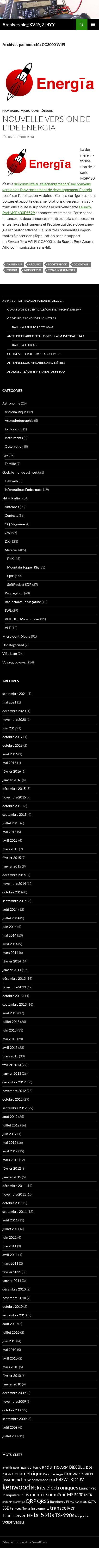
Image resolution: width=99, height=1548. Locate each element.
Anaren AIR (14, 264)
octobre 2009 (12, 1410)
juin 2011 (9, 1237)
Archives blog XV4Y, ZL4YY (28, 24)
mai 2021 (9, 702)
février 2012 (11, 1168)
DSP (4, 1474)
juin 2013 (9, 1030)
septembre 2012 (14, 1108)
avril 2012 (10, 1151)
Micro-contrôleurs (37, 110)
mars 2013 (10, 1056)
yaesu (18, 1522)
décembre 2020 (14, 711)
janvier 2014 (11, 970)
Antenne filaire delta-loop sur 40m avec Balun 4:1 (45, 336)
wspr (7, 1522)
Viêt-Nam (9, 653)
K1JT (52, 1480)
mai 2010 (9, 1350)
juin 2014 (9, 927)
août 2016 (10, 754)
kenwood (16, 1487)
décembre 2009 (14, 1393)
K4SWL (63, 1479)
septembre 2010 (14, 1315)
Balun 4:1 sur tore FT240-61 (32, 327)
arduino (35, 264)
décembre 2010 (14, 1289)
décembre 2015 (14, 788)
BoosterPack (57, 264)
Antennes (12, 507)
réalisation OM (78, 1501)
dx (9, 1474)
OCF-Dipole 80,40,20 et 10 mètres (31, 318)
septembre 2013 (14, 1004)
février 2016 (11, 771)
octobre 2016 (12, 745)
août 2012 (10, 1116)
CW (8, 533)
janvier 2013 (11, 1073)
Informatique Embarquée (23, 489)
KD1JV (77, 1479)
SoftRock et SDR (19, 584)
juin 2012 (9, 1134)
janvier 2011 (11, 1280)
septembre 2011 (14, 1211)
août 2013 (10, 1013)
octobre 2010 (12, 1306)
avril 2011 (10, 1255)
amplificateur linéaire (15, 1467)
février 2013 (11, 1065)
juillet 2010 (10, 1332)
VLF (8, 628)
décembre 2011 (14, 1186)
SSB (5, 1508)
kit (33, 1487)
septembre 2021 (14, 694)
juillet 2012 (10, 1125)
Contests (11, 515)
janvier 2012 (11, 1177)
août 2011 (10, 1220)
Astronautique (15, 412)
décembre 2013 (14, 978)
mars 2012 (10, 1160)
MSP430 (75, 1494)
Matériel (11, 550)
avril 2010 (10, 1358)
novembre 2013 (14, 987)
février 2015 (11, 858)
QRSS (43, 1501)
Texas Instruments (61, 270)
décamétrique (27, 1473)
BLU (81, 1467)
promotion (19, 1501)
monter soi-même (48, 1494)
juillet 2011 (10, 1229)
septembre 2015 (14, 814)
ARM (64, 1467)
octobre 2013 (12, 996)
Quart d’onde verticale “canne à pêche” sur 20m (44, 309)
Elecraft (47, 1474)
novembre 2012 (14, 1091)
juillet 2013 (10, 1022)
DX (7, 541)
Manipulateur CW (15, 1495)
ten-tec (16, 1508)
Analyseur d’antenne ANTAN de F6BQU (36, 371)
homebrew (21, 1479)
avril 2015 (10, 840)
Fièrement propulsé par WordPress (24, 1542)
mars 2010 (10, 1367)
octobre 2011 (12, 1203)
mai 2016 (9, 763)
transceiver (62, 1508)
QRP (10, 576)
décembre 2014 (14, 875)
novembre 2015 (14, 797)
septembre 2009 (14, 1419)
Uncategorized (13, 645)
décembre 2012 (14, 1082)
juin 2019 (9, 728)
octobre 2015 (12, 806)
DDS (89, 1467)
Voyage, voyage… (14, 662)
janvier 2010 (11, 1384)
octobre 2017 (12, 737)
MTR (88, 1494)
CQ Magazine (15, 524)
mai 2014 (9, 935)
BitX (10, 559)
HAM (6, 1480)
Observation (14, 446)
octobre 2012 (12, 1099)
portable (7, 1501)
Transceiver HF (17, 1515)
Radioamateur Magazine (23, 602)
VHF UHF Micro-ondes (22, 619)
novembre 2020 (14, 719)
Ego (5, 455)
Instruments (14, 438)
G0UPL (89, 1474)
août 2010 (10, 1324)
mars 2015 (10, 849)
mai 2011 (9, 1246)
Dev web (11, 481)
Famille (10, 464)
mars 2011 (10, 1263)
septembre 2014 (14, 901)
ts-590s (44, 1514)
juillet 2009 (10, 1436)
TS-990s (64, 1515)
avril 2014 (10, 944)
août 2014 (10, 909)
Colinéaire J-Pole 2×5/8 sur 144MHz (33, 354)
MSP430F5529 (32, 270)
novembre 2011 (14, 1194)
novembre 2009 (14, 1401)
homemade (39, 1480)
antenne (35, 1467)
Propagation (14, 593)
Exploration (13, 429)
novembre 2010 (14, 1298)
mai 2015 (9, 832)
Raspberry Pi (59, 1502)
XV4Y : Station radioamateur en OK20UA (32, 300)
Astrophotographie (19, 420)
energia (12, 270)
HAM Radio (10, 110)
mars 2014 (10, 952)
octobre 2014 (12, 892)
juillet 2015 (10, 823)
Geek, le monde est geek (19, 472)
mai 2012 (9, 1142)
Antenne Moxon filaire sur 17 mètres (36, 362)
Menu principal (93, 24)
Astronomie (11, 403)
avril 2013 (10, 1047)
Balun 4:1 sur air (24, 345)
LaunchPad (87, 1488)
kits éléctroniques (57, 1487)
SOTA (92, 1502)
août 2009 (10, 1427)
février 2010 (11, 1375)
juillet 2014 (10, 918)
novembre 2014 (14, 883)
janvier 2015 (11, 866)
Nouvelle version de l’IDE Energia (46, 123)
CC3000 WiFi (81, 264)
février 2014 (11, 961)
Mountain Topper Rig (23, 567)
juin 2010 (9, 1341)
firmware (73, 1473)
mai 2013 (9, 1039)
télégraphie (82, 1516)
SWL (8, 610)
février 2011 (11, 1272)
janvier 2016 (11, 780)
